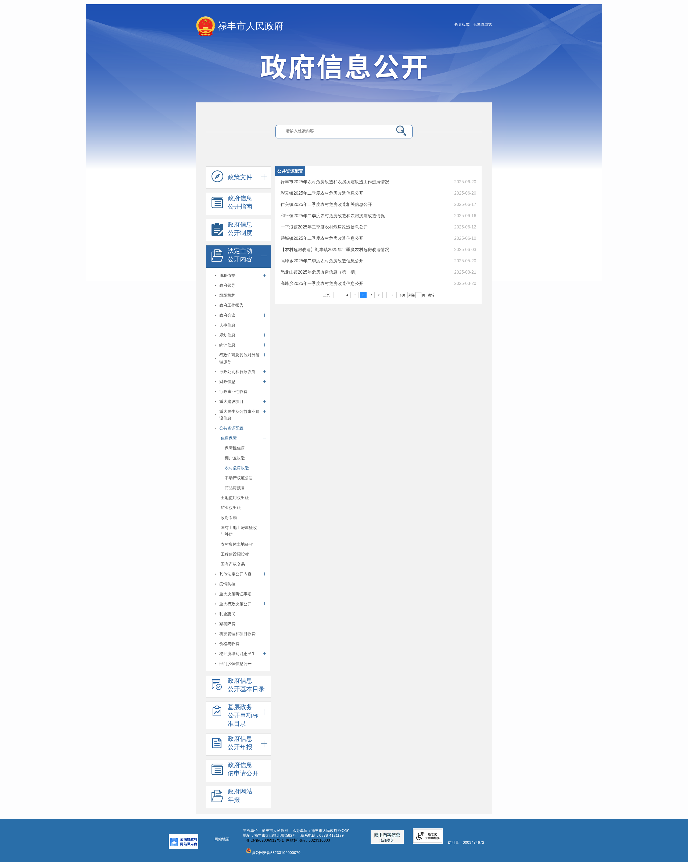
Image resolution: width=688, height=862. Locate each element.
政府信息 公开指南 (240, 202)
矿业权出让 (231, 507)
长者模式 (462, 24)
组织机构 (227, 295)
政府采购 (229, 517)
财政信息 (227, 381)
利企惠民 (227, 613)
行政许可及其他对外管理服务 (239, 358)
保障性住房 (235, 448)
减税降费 (227, 623)
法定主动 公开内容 (240, 255)
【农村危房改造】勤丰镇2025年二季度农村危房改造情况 (335, 249)
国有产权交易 (233, 564)
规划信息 (227, 335)
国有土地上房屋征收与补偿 (239, 530)
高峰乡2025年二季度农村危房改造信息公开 (322, 261)
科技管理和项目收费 (237, 633)
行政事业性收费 (233, 391)
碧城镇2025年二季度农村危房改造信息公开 (322, 238)
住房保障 (229, 438)
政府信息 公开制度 (240, 228)
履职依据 (227, 275)
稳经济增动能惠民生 (237, 653)
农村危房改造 (237, 468)
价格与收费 (229, 643)
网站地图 (222, 839)
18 (391, 295)
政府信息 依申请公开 (243, 769)
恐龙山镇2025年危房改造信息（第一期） (320, 272)
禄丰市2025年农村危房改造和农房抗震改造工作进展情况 (335, 182)
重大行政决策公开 (235, 604)
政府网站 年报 (240, 795)
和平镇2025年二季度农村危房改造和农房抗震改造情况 (333, 215)
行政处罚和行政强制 (237, 371)
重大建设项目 (231, 401)
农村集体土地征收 (237, 544)
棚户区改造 (235, 458)
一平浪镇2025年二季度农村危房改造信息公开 (324, 227)
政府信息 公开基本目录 (246, 684)
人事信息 (227, 325)
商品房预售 (235, 487)
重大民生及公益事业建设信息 (239, 414)
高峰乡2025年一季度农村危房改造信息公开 (322, 283)
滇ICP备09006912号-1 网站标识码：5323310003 (288, 840)
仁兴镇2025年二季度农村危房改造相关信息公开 (326, 204)
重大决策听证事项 (235, 594)
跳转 (431, 295)
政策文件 (240, 177)
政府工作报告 (231, 305)
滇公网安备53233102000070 (276, 852)
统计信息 (227, 345)
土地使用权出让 (235, 497)
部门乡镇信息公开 (235, 663)
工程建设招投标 (235, 554)
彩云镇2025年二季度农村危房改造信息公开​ (322, 193)
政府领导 (227, 285)
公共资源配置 (231, 428)
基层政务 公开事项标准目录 (243, 715)
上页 (326, 295)
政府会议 (227, 315)
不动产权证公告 (239, 477)
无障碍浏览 (482, 24)
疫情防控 (227, 584)
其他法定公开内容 (235, 574)
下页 (402, 295)
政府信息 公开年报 (240, 742)
